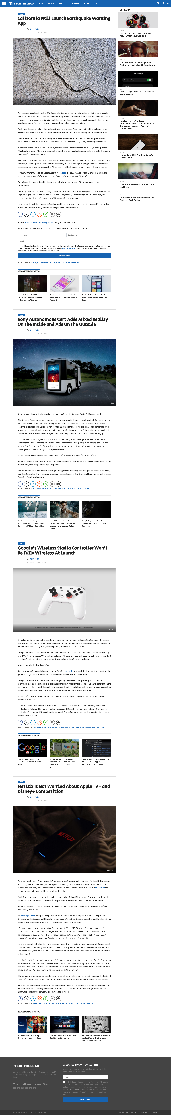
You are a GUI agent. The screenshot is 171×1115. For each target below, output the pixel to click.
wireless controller (93, 727)
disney (45, 1003)
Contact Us (146, 1113)
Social (86, 3)
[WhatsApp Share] (45, 214)
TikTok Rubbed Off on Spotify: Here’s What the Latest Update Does (95, 297)
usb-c (78, 727)
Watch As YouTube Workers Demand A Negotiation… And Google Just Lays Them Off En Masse (63, 763)
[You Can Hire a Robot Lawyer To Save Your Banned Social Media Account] (64, 291)
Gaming (75, 3)
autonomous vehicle (43, 489)
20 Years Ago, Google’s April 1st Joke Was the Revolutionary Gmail (31, 762)
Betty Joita (34, 29)
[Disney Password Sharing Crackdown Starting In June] (32, 1032)
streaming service (67, 1003)
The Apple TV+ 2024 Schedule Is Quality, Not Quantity (63, 1037)
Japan (58, 489)
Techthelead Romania (23, 1084)
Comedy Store (41, 1084)
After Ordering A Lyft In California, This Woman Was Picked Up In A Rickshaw (30, 297)
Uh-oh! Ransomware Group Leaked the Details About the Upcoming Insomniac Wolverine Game (64, 525)
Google (56, 727)
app (34, 263)
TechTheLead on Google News (40, 222)
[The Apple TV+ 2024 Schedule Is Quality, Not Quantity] (64, 1032)
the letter (100, 887)
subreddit (68, 671)
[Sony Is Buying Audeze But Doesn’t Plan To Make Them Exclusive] (96, 517)
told (64, 172)
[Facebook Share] (20, 214)
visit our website (68, 248)
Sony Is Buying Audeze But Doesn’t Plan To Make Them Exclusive (94, 523)
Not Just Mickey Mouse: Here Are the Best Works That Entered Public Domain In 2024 (96, 1038)
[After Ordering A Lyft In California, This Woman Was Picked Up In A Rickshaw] (32, 291)
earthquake (55, 263)
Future (96, 3)
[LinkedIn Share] (33, 214)
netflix (53, 1003)
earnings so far (27, 915)
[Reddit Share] (39, 214)
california (42, 263)
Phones (51, 3)
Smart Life (63, 3)
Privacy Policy (122, 1113)
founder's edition (42, 727)
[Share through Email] (52, 214)
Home (41, 3)
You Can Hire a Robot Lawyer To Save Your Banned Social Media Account (63, 297)
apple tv (37, 1003)
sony (78, 489)
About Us (134, 1113)
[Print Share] (58, 214)
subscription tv (85, 1003)
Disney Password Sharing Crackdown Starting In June (29, 1037)
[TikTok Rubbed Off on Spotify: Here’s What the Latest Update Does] (96, 291)
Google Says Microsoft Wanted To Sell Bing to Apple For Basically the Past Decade (95, 762)
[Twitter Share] (26, 214)
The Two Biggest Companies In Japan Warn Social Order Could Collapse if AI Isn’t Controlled (31, 523)
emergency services (72, 263)
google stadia (67, 727)
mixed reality (68, 489)
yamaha (85, 489)
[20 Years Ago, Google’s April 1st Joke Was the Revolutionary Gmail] (32, 756)
